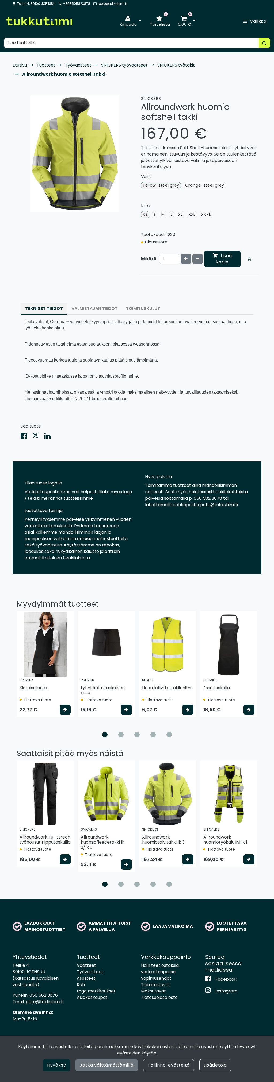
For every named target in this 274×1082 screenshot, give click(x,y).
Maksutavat (153, 991)
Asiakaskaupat (92, 997)
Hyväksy (56, 1065)
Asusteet (86, 978)
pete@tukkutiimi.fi (113, 3)
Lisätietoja (215, 1065)
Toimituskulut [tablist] (143, 308)
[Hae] (264, 43)
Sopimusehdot (156, 978)
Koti (81, 985)
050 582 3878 (43, 995)
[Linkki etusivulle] (39, 21)
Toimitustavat (155, 985)
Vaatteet (86, 965)
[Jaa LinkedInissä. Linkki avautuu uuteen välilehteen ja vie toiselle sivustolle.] (49, 437)
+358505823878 (76, 3)
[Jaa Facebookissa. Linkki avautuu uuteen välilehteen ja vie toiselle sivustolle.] (26, 437)
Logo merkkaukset (96, 991)
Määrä (149, 259)
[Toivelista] (249, 259)
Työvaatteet (90, 972)
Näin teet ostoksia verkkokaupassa (160, 968)
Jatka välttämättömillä (107, 1065)
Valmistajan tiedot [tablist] (94, 308)
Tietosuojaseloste (159, 997)
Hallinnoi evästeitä (168, 1065)
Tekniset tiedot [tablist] (44, 308)
